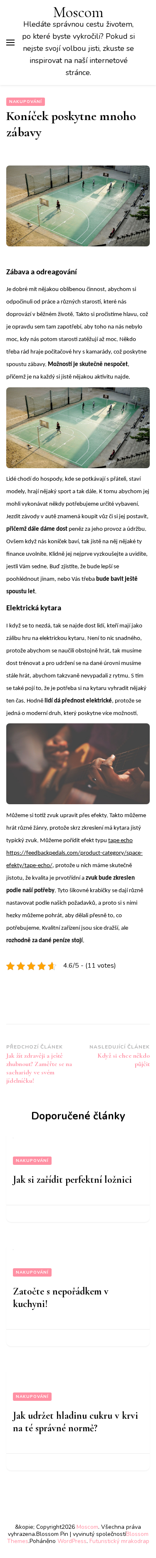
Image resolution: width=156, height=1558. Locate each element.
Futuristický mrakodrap (119, 1541)
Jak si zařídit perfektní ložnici (72, 1180)
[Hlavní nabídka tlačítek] (10, 42)
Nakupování (25, 102)
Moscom (78, 12)
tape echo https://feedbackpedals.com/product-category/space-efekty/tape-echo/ (74, 853)
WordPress (72, 1541)
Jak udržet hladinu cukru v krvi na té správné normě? (75, 1422)
